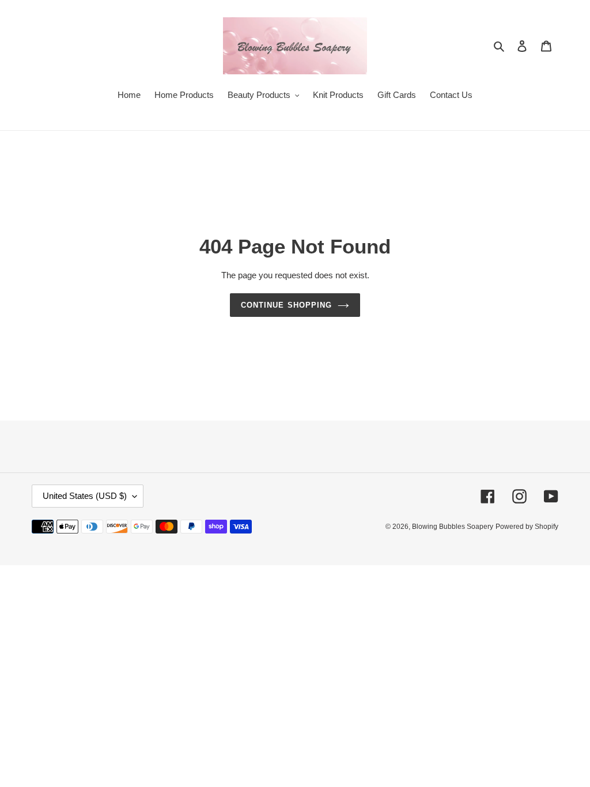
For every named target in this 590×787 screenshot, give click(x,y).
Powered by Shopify (527, 527)
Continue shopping (286, 305)
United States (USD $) (85, 496)
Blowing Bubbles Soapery (452, 527)
